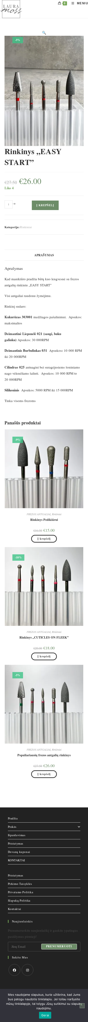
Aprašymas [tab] (44, 255)
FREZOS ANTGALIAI (39, 514)
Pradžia (13, 818)
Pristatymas (15, 843)
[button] (44, 32)
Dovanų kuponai (19, 852)
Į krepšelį (45, 205)
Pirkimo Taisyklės (20, 884)
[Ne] (82, 1005)
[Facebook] (14, 970)
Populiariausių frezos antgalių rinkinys (44, 755)
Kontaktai (14, 909)
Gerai (45, 1015)
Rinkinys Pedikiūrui (44, 519)
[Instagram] (27, 970)
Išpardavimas (16, 835)
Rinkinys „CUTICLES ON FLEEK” (44, 637)
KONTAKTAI (16, 860)
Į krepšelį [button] (44, 539)
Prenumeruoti (59, 946)
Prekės (12, 827)
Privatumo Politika (20, 892)
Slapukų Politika (19, 900)
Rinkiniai (26, 227)
